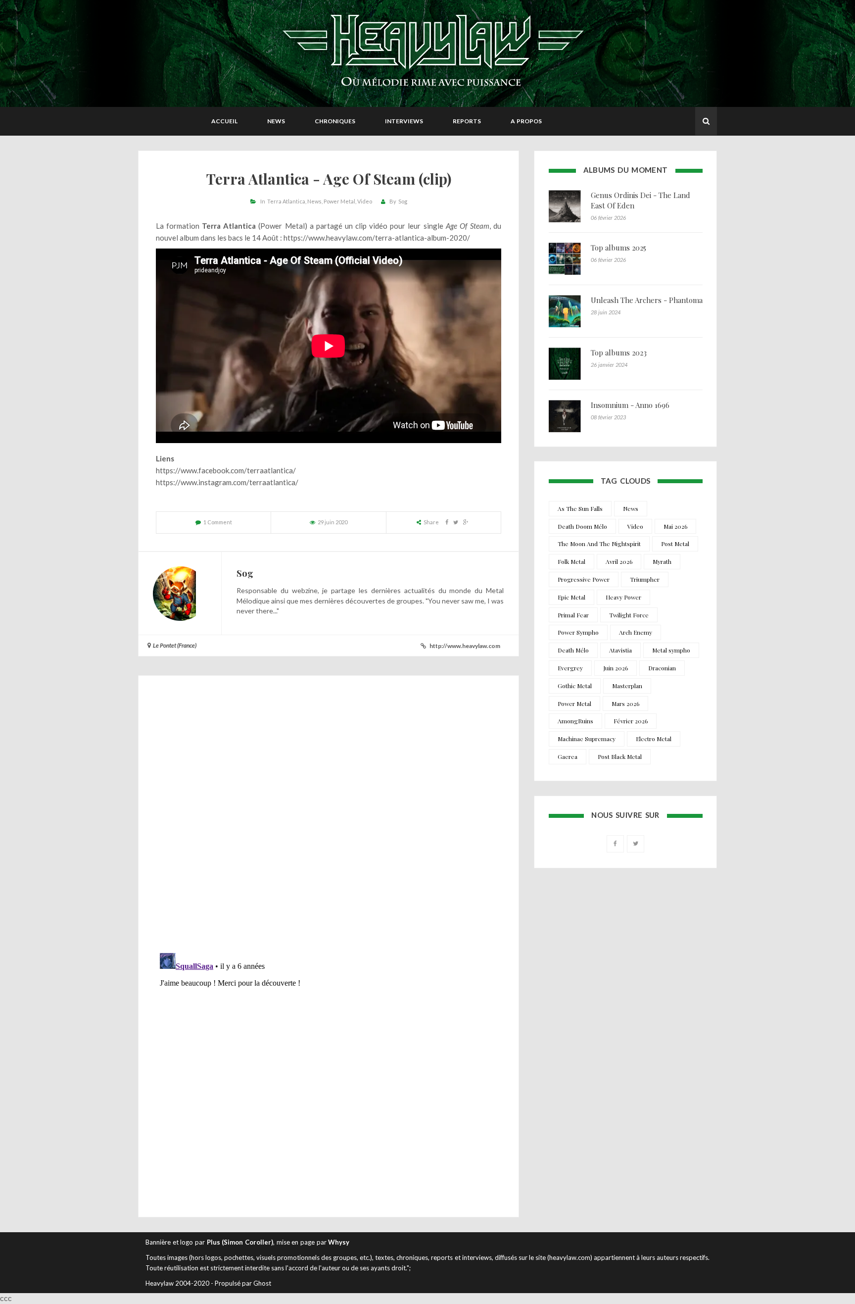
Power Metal (339, 201)
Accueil (224, 121)
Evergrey (570, 668)
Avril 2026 (619, 561)
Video (364, 201)
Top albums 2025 (618, 247)
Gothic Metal (575, 686)
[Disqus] (328, 817)
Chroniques (335, 121)
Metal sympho (671, 650)
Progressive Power (584, 579)
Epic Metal (571, 597)
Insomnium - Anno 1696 (630, 405)
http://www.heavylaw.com (464, 646)
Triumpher (645, 579)
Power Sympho (578, 632)
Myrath (662, 561)
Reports (467, 121)
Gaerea (567, 756)
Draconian (662, 668)
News (276, 121)
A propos (526, 121)
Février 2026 (631, 721)
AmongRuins (575, 721)
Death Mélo (573, 650)
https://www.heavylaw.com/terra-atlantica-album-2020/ (377, 237)
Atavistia (620, 650)
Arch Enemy (635, 632)
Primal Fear (573, 615)
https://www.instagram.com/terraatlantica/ (227, 482)
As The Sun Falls (580, 508)
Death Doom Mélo (582, 526)
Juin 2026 (615, 668)
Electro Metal (653, 739)
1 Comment (217, 522)
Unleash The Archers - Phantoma (647, 300)
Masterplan (627, 686)
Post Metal (675, 544)
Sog (402, 201)
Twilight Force (629, 615)
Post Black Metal (620, 756)
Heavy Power (623, 597)
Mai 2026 (675, 526)
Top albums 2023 (619, 352)
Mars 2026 (625, 703)
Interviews (404, 121)
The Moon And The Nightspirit (599, 544)
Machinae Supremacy (587, 739)
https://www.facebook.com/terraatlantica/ (226, 470)
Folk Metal (571, 561)
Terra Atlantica (286, 201)
